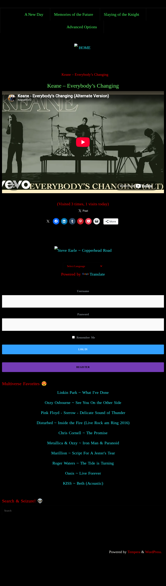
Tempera (134, 552)
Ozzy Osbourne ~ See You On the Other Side (83, 402)
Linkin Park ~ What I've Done (83, 392)
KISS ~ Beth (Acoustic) (83, 483)
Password (83, 314)
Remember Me (85, 337)
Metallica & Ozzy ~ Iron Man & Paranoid (83, 443)
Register (83, 367)
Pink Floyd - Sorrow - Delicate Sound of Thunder (83, 412)
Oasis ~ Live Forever (83, 473)
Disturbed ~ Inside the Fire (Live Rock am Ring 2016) (83, 422)
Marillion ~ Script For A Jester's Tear (83, 453)
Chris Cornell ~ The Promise (83, 433)
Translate (97, 274)
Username (83, 291)
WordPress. (153, 552)
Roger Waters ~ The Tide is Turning (83, 463)
